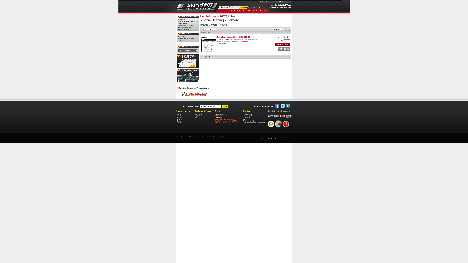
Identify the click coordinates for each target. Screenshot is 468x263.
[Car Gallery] (188, 81)
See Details (284, 49)
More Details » (245, 41)
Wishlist (281, 2)
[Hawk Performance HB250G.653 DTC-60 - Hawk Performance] (204, 38)
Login (272, 2)
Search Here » (258, 8)
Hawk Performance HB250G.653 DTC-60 (233, 37)
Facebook (277, 106)
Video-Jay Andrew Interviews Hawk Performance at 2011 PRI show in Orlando (226, 121)
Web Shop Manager (274, 138)
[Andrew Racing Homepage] (196, 7)
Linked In (288, 106)
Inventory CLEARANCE (186, 39)
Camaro (182, 41)
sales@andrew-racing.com (281, 7)
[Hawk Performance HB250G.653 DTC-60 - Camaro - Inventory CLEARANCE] (208, 51)
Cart (277, 2)
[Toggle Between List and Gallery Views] (287, 29)
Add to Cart (282, 44)
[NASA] (193, 98)
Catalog (181, 36)
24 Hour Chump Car (222, 116)
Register (287, 2)
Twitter (283, 106)
